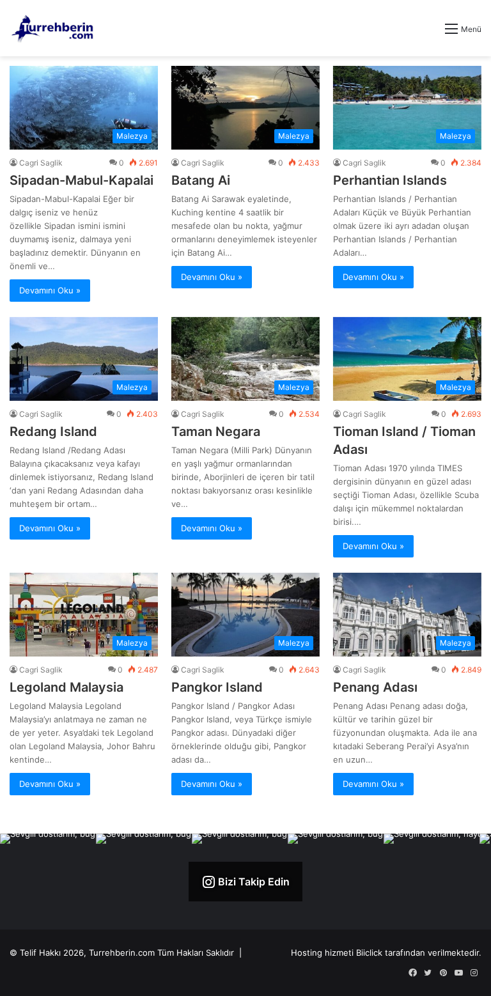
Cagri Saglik (41, 162)
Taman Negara (215, 431)
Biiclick (369, 952)
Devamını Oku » (50, 290)
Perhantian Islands (390, 180)
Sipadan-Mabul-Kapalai (81, 180)
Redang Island (53, 431)
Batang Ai (200, 180)
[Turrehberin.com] (53, 28)
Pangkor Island (217, 687)
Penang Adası (375, 687)
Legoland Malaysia (66, 687)
